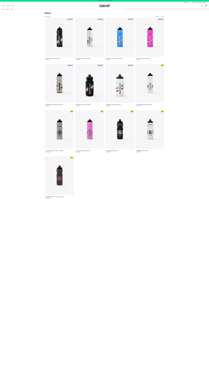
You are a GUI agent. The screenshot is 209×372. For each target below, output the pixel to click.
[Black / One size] (59, 37)
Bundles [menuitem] (8, 5)
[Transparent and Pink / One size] (59, 175)
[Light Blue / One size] (119, 37)
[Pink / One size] (149, 37)
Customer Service (185, 2)
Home (3, 9)
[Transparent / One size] (59, 83)
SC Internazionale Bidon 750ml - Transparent (55, 150)
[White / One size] (89, 37)
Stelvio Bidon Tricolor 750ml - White (83, 58)
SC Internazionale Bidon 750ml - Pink (83, 150)
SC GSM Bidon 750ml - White (142, 150)
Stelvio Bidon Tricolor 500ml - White (113, 104)
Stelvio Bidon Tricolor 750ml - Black (53, 58)
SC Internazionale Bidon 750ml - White (144, 104)
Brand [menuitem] (12, 5)
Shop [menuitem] (4, 5)
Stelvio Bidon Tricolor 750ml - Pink (143, 58)
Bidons (12, 9)
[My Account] (203, 6)
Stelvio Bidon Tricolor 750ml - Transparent (54, 104)
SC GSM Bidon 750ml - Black (112, 150)
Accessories (7, 9)
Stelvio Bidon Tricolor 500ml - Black (83, 104)
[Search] (201, 6)
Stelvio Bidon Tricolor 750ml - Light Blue (114, 58)
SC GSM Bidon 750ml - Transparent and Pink (55, 196)
